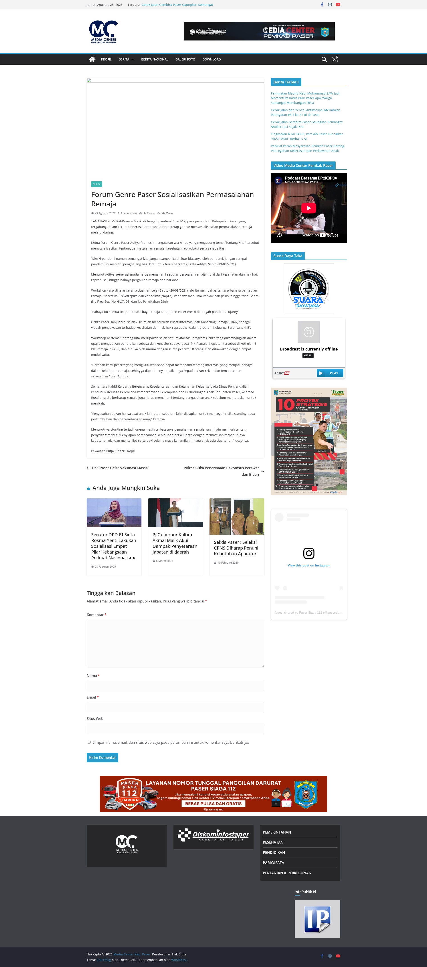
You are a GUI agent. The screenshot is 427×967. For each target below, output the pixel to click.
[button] (131, 59)
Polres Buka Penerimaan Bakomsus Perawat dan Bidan (221, 471)
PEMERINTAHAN (277, 832)
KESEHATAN (273, 842)
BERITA (124, 59)
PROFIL (106, 59)
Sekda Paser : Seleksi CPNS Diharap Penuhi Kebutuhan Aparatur (236, 548)
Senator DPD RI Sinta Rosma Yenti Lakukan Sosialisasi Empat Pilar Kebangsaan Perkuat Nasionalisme (114, 546)
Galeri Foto (185, 59)
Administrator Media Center (138, 213)
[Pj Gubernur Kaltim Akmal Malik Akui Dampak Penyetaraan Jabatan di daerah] (175, 501)
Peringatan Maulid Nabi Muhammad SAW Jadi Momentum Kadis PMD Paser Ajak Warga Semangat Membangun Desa (305, 98)
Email (93, 697)
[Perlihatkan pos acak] (335, 59)
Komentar (97, 614)
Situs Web (95, 718)
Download (211, 59)
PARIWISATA (273, 862)
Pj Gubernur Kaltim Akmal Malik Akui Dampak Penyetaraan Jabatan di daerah (175, 543)
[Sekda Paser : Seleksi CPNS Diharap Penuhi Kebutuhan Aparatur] (236, 501)
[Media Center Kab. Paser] (92, 59)
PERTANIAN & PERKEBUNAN (287, 872)
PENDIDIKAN (274, 852)
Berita (96, 184)
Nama (93, 675)
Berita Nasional (154, 59)
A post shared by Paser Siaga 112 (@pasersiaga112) (312, 612)
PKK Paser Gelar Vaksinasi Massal (120, 467)
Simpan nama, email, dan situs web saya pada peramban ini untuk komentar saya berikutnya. (171, 742)
